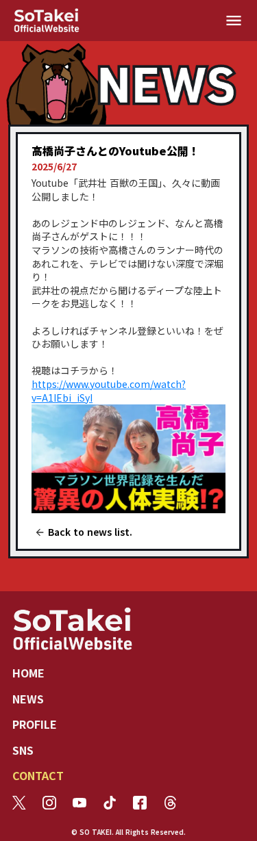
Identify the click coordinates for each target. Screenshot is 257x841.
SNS (23, 750)
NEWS (28, 698)
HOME (28, 672)
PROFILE (34, 724)
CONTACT (38, 775)
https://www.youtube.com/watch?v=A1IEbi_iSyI (109, 390)
